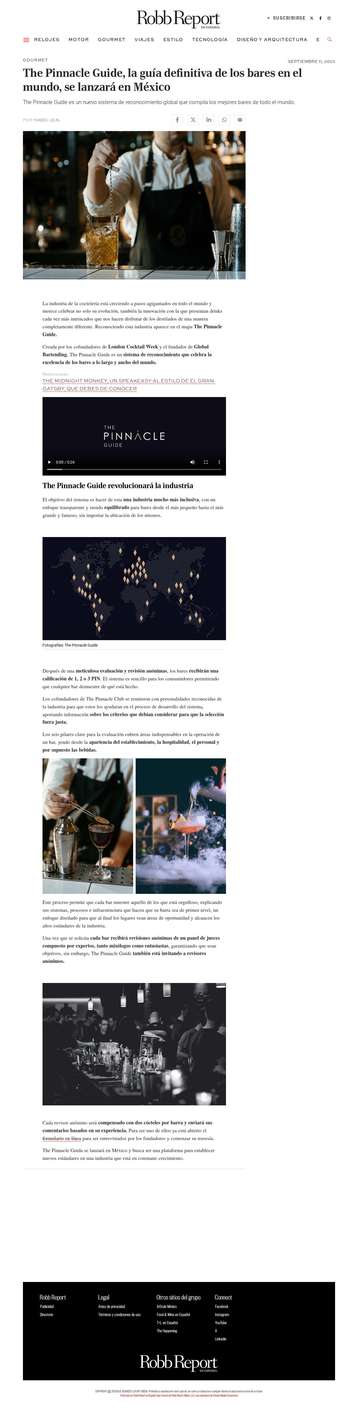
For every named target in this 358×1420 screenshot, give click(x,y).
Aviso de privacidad (111, 1306)
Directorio (46, 1314)
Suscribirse (289, 18)
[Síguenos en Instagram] (329, 18)
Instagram (222, 1314)
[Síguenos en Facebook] (320, 18)
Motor (79, 39)
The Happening (167, 1330)
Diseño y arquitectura (272, 39)
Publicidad (47, 1306)
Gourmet (112, 39)
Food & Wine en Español (173, 1314)
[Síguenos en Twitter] (312, 18)
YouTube (221, 1322)
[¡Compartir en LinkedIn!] (208, 119)
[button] (26, 39)
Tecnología (210, 39)
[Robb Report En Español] (179, 18)
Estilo (173, 39)
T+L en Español (167, 1322)
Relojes (47, 39)
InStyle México (167, 1306)
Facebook (222, 1306)
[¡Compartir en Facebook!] (177, 119)
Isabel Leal (46, 119)
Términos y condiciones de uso (119, 1314)
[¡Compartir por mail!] (240, 119)
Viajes (144, 39)
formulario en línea (62, 1138)
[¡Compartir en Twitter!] (193, 119)
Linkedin (220, 1338)
